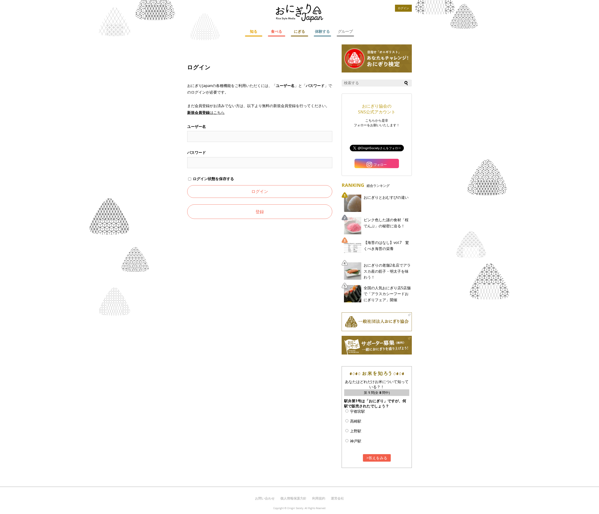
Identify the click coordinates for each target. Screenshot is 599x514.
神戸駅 (355, 441)
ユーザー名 (196, 126)
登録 (260, 211)
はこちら (206, 112)
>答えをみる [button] (376, 457)
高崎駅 (355, 421)
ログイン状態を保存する (213, 178)
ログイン (403, 8)
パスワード (196, 152)
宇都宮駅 (357, 411)
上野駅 (355, 431)
